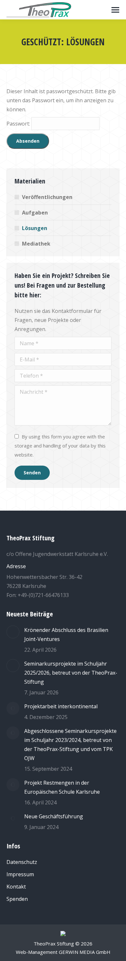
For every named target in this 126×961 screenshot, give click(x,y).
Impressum (20, 874)
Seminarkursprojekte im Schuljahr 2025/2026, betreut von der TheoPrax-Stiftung (70, 672)
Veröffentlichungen (47, 197)
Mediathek (36, 243)
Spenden (17, 898)
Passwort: (18, 123)
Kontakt (16, 886)
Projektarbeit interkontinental (61, 706)
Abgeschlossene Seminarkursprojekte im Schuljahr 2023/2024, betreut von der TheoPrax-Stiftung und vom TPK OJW (70, 744)
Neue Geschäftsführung (53, 816)
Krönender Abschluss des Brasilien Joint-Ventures (66, 634)
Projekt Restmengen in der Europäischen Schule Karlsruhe (62, 787)
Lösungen (34, 228)
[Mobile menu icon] (115, 10)
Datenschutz (21, 862)
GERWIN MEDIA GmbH (84, 952)
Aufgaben (35, 212)
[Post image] (12, 631)
